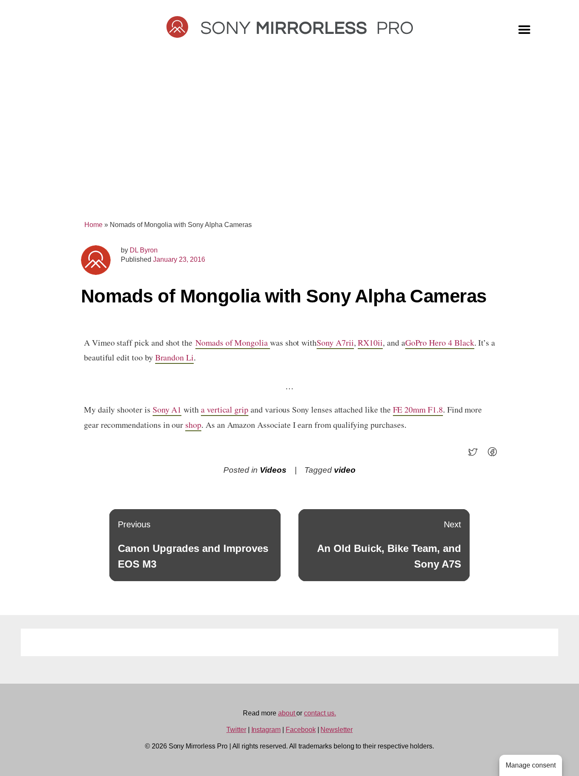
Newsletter (336, 729)
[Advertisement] (289, 140)
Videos (273, 470)
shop (193, 424)
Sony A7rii (335, 342)
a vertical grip (224, 409)
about (287, 713)
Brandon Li (174, 357)
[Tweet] (475, 454)
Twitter (236, 729)
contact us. (320, 713)
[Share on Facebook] (495, 454)
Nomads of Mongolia (232, 342)
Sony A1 (167, 409)
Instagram (266, 729)
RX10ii (370, 342)
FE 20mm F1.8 (418, 409)
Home (93, 224)
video (345, 470)
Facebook (301, 729)
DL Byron (144, 250)
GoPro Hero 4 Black (439, 342)
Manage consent (531, 765)
